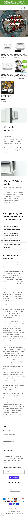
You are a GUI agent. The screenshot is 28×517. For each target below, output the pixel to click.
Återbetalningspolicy (8, 441)
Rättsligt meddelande (10, 513)
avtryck (5, 438)
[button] (3, 7)
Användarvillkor (7, 431)
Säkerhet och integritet (9, 434)
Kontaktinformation (20, 513)
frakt (4, 445)
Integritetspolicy (21, 508)
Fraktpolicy (18, 511)
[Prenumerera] (22, 472)
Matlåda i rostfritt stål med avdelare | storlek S (7, 55)
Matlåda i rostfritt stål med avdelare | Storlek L (7, 75)
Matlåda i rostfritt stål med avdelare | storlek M (20, 55)
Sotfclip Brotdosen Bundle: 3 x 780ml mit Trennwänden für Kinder (20, 75)
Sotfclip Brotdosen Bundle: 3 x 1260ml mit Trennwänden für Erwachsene (7, 97)
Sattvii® (13, 506)
